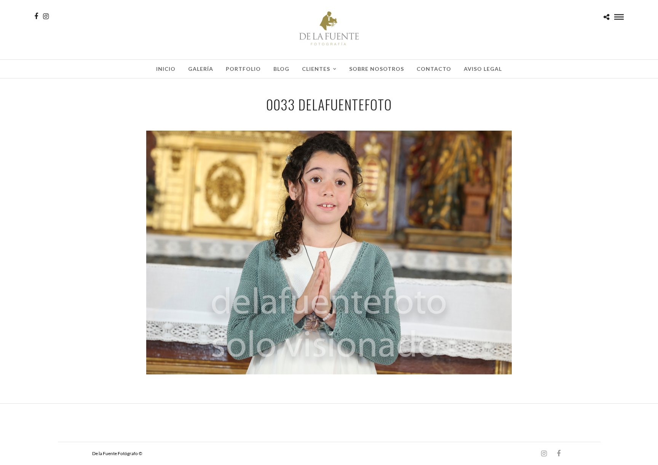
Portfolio (243, 69)
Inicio (166, 69)
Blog (281, 69)
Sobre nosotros (376, 69)
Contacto (434, 69)
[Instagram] (46, 16)
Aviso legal (483, 69)
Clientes (316, 69)
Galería (200, 69)
